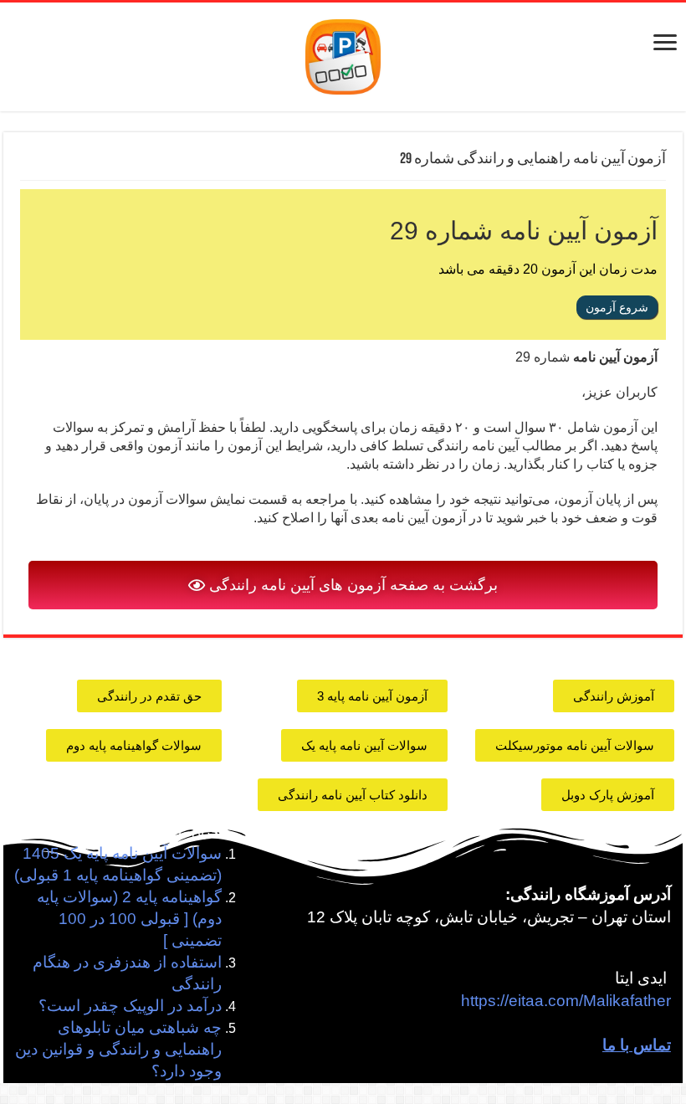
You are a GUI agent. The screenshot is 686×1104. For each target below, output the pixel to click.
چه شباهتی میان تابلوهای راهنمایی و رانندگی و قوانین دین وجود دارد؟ (118, 1049)
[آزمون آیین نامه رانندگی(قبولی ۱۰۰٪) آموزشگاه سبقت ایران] (343, 56)
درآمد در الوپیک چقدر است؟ (130, 1005)
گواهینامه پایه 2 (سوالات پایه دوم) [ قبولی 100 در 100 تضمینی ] (129, 918)
